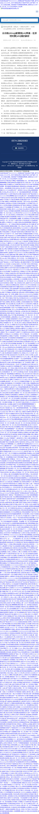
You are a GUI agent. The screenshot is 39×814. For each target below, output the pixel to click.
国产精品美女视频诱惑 (27, 542)
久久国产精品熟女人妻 (16, 262)
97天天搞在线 (32, 285)
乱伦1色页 (14, 623)
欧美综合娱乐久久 (24, 690)
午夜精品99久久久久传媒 (18, 728)
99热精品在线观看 (14, 633)
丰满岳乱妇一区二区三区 (31, 305)
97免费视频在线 (15, 533)
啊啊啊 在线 (11, 290)
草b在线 (21, 256)
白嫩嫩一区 (20, 218)
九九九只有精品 (30, 735)
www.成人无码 (6, 258)
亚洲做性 (7, 394)
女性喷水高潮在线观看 (18, 203)
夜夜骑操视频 (31, 669)
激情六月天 (13, 746)
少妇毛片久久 (23, 285)
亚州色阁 (34, 192)
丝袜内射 (19, 201)
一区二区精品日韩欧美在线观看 (17, 224)
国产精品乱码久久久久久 (10, 622)
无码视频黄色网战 (33, 559)
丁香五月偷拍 (8, 298)
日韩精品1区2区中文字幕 (21, 370)
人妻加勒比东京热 (12, 796)
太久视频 (12, 324)
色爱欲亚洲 (3, 194)
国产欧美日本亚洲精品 (14, 610)
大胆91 (15, 296)
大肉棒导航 (17, 184)
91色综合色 (25, 544)
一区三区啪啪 (32, 408)
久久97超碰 (5, 328)
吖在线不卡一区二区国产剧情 (13, 233)
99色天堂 (10, 427)
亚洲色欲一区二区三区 (22, 472)
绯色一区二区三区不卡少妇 (13, 591)
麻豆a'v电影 (32, 303)
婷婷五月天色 (11, 506)
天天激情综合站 (25, 332)
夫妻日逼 (8, 491)
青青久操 (22, 576)
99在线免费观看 (29, 260)
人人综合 (32, 656)
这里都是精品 (16, 205)
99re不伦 (18, 324)
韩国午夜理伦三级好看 (13, 313)
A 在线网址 (22, 230)
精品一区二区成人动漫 (11, 368)
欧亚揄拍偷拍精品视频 (6, 811)
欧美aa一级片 (10, 777)
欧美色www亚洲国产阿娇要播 (24, 799)
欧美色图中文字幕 (28, 375)
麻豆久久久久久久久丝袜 (22, 269)
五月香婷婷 (17, 542)
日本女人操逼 (22, 319)
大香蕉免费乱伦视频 (16, 500)
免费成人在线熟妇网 (10, 201)
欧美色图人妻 (9, 652)
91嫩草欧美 (28, 476)
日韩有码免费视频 (27, 786)
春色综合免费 (32, 599)
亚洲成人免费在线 (32, 277)
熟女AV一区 (11, 527)
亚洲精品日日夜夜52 (9, 705)
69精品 (31, 625)
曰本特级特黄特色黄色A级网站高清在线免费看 (19, 462)
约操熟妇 (14, 519)
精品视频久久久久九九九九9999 (14, 565)
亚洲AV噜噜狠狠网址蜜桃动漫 (26, 578)
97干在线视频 (7, 207)
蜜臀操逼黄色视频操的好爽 (23, 497)
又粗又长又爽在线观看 (23, 391)
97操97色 (15, 298)
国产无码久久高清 (30, 612)
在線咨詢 (21, 148)
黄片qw (7, 657)
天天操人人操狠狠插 (30, 394)
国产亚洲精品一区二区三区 (19, 207)
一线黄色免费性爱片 (9, 389)
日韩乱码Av (13, 273)
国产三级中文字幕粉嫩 (26, 366)
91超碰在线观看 (14, 657)
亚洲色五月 (19, 760)
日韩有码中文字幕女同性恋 (29, 421)
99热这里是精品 (31, 580)
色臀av (15, 555)
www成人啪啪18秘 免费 (11, 254)
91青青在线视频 (28, 292)
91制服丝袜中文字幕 (13, 230)
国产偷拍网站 (17, 550)
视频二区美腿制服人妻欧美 (21, 536)
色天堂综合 (23, 733)
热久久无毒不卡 (32, 515)
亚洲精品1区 (21, 555)
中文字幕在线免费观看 (31, 249)
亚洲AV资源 (18, 771)
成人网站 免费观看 (7, 249)
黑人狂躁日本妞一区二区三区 (22, 637)
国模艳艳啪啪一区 (27, 461)
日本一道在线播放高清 (30, 196)
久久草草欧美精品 (21, 580)
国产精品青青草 (17, 461)
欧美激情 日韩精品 (18, 249)
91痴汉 (34, 373)
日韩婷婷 (33, 311)
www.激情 (5, 650)
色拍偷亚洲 (15, 292)
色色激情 (28, 714)
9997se (2, 233)
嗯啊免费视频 (18, 419)
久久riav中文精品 (9, 493)
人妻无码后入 (7, 714)
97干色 (7, 663)
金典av (14, 472)
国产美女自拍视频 (11, 343)
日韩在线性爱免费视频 (26, 510)
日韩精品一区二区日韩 (8, 356)
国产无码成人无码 (7, 288)
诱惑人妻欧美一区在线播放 (29, 710)
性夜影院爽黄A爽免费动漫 (19, 523)
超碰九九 (23, 811)
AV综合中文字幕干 (28, 771)
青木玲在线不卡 (6, 523)
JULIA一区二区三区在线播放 (8, 608)
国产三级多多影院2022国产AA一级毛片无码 (14, 247)
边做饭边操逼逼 (22, 622)
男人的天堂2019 (27, 373)
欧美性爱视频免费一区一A (29, 351)
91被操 (13, 799)
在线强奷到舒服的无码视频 (28, 480)
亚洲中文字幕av (13, 504)
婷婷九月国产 (15, 714)
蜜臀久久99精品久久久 (6, 334)
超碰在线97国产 (11, 498)
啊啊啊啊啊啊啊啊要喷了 (28, 404)
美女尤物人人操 (27, 483)
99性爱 (36, 510)
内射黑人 (8, 584)
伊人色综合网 (4, 392)
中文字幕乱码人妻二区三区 (15, 642)
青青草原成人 (29, 728)
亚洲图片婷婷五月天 (19, 574)
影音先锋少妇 (7, 693)
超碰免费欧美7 (17, 701)
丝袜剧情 (9, 722)
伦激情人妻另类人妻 (27, 692)
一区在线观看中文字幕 (25, 798)
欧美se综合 (33, 273)
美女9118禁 (9, 712)
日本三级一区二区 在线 (12, 601)
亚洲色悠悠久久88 (31, 618)
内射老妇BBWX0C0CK (14, 646)
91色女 (33, 406)
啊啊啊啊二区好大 (32, 739)
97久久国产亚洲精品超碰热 (23, 290)
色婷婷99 (19, 275)
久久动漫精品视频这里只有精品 (23, 235)
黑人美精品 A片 (23, 353)
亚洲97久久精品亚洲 (8, 553)
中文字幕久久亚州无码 (30, 809)
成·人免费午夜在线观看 (24, 746)
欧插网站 (31, 601)
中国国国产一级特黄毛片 (16, 438)
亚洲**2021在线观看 (15, 595)
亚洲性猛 (20, 372)
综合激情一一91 (17, 358)
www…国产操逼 (28, 180)
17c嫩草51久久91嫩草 (12, 243)
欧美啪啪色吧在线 (24, 722)
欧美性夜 (21, 260)
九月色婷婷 (32, 445)
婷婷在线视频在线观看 (16, 485)
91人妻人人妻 (29, 356)
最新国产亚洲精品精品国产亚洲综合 (25, 493)
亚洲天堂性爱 (31, 584)
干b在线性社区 (14, 271)
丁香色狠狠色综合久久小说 (21, 495)
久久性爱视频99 (8, 792)
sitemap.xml (10, 165)
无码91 (4, 498)
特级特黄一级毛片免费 (29, 767)
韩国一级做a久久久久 (18, 729)
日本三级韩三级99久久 (19, 430)
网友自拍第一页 (32, 288)
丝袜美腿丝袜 (6, 746)
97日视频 (25, 627)
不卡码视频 (32, 538)
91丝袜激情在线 (22, 449)
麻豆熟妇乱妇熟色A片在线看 (27, 464)
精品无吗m (24, 239)
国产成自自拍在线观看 (21, 506)
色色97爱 (4, 427)
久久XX (22, 707)
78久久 (14, 309)
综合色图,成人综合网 (14, 303)
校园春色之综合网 (29, 218)
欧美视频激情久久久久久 (22, 338)
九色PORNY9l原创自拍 (8, 483)
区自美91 (34, 729)
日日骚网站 (17, 427)
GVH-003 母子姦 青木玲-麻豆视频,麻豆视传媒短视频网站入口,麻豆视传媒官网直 (19, 478)
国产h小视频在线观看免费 (14, 703)
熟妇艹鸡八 (29, 731)
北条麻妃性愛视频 (17, 752)
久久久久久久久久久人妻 (19, 451)
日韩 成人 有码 (19, 809)
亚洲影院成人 (18, 373)
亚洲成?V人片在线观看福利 (23, 781)
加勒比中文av (34, 569)
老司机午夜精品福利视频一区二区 (15, 618)
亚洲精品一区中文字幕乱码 (21, 334)
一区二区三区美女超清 (12, 417)
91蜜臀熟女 (33, 415)
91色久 (7, 377)
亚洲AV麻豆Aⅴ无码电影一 (13, 779)
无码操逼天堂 (21, 197)
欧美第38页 (17, 710)
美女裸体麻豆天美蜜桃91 (12, 353)
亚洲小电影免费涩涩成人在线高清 (16, 572)
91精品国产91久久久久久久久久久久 (13, 716)
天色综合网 (16, 794)
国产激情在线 (15, 686)
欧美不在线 (21, 402)
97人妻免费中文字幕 (6, 546)
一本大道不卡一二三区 (31, 459)
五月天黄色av (30, 750)
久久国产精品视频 (5, 623)
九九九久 (23, 792)
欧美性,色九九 (25, 455)
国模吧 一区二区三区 (6, 250)
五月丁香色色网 (29, 603)
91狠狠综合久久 (19, 356)
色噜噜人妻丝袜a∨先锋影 (13, 302)
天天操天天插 (7, 684)
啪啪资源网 (3, 803)
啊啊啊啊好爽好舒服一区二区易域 (21, 604)
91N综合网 (26, 656)
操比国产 (31, 646)
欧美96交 (29, 430)
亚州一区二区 (28, 498)
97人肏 (32, 481)
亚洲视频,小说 (14, 659)
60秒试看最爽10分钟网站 (24, 807)
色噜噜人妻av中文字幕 (25, 254)
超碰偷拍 (21, 612)
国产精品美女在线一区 (8, 497)
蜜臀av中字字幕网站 (29, 548)
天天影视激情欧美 (7, 228)
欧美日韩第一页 (16, 447)
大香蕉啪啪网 (12, 218)
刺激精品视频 (18, 375)
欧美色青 (31, 620)
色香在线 (21, 292)
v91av (19, 317)
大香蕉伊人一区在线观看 (27, 676)
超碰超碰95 (11, 580)
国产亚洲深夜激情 (30, 237)
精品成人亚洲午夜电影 (22, 629)
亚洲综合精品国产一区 (6, 574)
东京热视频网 (15, 474)
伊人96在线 (14, 409)
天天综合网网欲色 (16, 512)
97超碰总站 (11, 760)
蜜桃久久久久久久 (19, 614)
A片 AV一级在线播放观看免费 (22, 192)
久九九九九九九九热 (15, 534)
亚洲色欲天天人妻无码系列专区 (28, 243)
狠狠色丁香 (4, 332)
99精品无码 (30, 309)
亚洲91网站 (5, 504)
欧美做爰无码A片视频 (13, 286)
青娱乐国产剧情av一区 (25, 474)
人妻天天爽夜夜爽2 (11, 765)
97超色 (36, 292)
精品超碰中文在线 (30, 508)
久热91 (21, 417)
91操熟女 (34, 300)
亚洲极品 (12, 459)
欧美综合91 (16, 455)
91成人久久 (11, 213)
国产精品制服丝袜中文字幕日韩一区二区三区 (18, 586)
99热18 (33, 637)
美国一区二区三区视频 (24, 385)
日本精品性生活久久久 (25, 298)
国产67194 (13, 589)
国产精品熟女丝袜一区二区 (30, 413)
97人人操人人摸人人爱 (13, 597)
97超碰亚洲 (25, 646)
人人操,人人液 (22, 697)
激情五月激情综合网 (28, 411)
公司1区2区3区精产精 (16, 245)
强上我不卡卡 (24, 188)
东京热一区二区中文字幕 (9, 667)
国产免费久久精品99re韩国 (13, 688)
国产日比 (14, 616)
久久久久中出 (18, 587)
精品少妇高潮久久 (32, 533)
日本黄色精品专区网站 (23, 788)
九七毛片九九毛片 (11, 680)
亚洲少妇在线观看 (32, 811)
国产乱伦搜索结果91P (19, 762)
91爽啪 (13, 180)
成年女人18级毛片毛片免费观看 (25, 589)
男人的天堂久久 (27, 673)
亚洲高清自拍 (24, 211)
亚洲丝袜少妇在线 (17, 548)
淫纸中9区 (23, 633)
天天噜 (2, 201)
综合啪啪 (19, 682)
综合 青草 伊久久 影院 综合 (14, 411)
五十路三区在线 (24, 313)
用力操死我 (13, 434)
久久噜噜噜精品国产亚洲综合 (11, 756)
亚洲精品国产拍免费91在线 (11, 256)
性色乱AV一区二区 (5, 415)
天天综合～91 (23, 258)
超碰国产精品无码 (33, 207)
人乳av (22, 226)
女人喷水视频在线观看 (12, 396)
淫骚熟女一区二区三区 (20, 392)
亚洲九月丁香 (27, 752)
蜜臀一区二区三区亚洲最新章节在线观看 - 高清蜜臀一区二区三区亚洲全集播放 (19, 521)
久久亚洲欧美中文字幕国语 (13, 692)
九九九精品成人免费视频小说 (13, 481)
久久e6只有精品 (22, 339)
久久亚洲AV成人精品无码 (30, 801)
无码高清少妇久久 (8, 241)
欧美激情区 (19, 347)
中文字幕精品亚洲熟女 (13, 563)
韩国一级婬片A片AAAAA (10, 385)
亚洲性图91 (27, 341)
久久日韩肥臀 (23, 279)
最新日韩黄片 (27, 262)
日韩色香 (28, 322)
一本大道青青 (33, 334)
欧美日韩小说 (7, 472)
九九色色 (13, 264)
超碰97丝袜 (5, 771)
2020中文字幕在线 (5, 180)
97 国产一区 (6, 453)
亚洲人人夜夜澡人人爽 (13, 551)
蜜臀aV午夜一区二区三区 (9, 425)
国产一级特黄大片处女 (20, 190)
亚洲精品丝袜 (15, 285)
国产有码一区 (9, 540)
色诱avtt (8, 285)
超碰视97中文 (13, 252)
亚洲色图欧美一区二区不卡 (9, 372)
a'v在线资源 (15, 279)
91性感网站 (6, 339)
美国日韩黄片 (4, 209)
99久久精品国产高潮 (20, 349)
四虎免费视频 (20, 498)
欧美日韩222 (29, 707)
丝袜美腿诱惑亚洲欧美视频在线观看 (28, 796)
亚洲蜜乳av (10, 184)
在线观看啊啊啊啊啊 (22, 445)
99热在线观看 (26, 512)
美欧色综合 (29, 525)
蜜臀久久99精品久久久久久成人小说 (20, 379)
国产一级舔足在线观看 (8, 809)
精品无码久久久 (21, 525)
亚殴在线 (20, 428)
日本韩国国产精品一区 (12, 464)
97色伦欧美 (26, 220)
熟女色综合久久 (19, 508)
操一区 (36, 625)
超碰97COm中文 (30, 283)
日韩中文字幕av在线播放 (25, 519)
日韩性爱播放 (31, 523)
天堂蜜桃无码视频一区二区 (26, 381)
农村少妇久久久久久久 (26, 639)
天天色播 (28, 623)
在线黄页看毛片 (18, 741)
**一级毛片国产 (17, 220)
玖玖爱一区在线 (28, 372)
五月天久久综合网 (22, 252)
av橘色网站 (14, 317)
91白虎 (20, 355)
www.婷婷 (3, 618)
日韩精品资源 (7, 451)
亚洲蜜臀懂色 (26, 587)
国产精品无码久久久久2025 (10, 699)
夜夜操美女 (23, 186)
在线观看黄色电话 (24, 644)
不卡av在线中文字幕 (9, 531)
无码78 (30, 551)
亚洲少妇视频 (29, 489)
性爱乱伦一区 (14, 258)
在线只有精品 (15, 684)
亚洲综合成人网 (28, 699)
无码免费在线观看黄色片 (20, 712)
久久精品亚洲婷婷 (14, 199)
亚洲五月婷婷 (22, 502)
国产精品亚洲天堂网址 (23, 273)
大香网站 (22, 271)
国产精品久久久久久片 (16, 635)
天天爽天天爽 (25, 383)
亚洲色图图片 (14, 394)
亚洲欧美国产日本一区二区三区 (29, 199)
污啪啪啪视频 (20, 180)
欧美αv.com (23, 286)
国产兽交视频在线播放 (6, 326)
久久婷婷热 (24, 551)
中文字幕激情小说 (20, 307)
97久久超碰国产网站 (29, 266)
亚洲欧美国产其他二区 (30, 232)
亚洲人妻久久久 (28, 614)
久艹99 (17, 517)
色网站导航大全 (10, 775)
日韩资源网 (14, 745)
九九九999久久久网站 (27, 228)
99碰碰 (18, 480)
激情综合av (31, 756)
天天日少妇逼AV (30, 718)
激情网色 (20, 699)
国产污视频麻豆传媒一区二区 (17, 731)
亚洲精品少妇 (27, 432)
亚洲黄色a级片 (6, 678)
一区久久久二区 (19, 459)
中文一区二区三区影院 (8, 508)
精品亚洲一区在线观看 (8, 338)
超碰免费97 (16, 288)
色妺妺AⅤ (25, 194)
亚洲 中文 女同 (22, 557)
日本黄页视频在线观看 (12, 644)
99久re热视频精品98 (21, 360)
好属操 (10, 336)
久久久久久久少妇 (16, 421)
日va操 (10, 387)
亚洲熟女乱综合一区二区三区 (15, 737)
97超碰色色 (14, 764)
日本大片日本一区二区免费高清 (24, 705)
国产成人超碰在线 (31, 409)
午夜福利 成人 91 (10, 408)
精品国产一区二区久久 (12, 381)
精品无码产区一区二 (9, 360)
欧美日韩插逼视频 (22, 425)
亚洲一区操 (33, 709)
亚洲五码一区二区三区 (13, 515)
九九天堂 (25, 559)
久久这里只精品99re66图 (14, 194)
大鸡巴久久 (23, 669)
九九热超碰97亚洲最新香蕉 (19, 584)
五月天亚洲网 (8, 489)
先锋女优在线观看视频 (24, 222)
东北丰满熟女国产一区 (11, 695)
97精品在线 (8, 604)
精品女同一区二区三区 (18, 489)
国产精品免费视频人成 (28, 534)
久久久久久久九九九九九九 (18, 769)
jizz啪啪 (30, 724)
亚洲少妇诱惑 (24, 794)
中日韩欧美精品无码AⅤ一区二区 (16, 803)
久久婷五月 (23, 533)
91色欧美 (14, 807)
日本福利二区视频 (17, 801)
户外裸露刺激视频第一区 (24, 743)
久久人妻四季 (17, 444)
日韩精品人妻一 (20, 603)
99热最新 (19, 767)
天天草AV (12, 771)
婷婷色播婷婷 (8, 383)
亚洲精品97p (14, 415)
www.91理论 (14, 567)
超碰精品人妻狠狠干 (32, 792)
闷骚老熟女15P (25, 364)
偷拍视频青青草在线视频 (30, 741)
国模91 (7, 576)
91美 (22, 447)
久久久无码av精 (27, 275)
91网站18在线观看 (7, 341)
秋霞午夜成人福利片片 (6, 798)
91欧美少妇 (35, 623)
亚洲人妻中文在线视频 (13, 669)
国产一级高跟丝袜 (20, 718)
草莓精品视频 (15, 400)
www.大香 (20, 745)
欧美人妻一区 (24, 563)
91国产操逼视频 (33, 184)
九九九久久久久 (26, 213)
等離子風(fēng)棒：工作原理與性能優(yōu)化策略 (20, 133)
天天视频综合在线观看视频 (18, 453)
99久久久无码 (25, 303)
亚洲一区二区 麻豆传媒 (13, 570)
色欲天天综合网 (18, 196)
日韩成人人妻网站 (22, 724)
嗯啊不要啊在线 (23, 726)
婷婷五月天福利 (9, 750)
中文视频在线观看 (10, 559)
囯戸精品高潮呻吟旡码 (26, 593)
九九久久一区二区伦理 (16, 627)
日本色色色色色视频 (5, 279)
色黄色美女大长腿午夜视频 (7, 625)
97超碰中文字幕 (28, 745)
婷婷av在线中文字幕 (9, 603)
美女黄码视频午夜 (21, 309)
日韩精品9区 (10, 349)
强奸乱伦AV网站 (11, 788)
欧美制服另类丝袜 (11, 724)
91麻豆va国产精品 (8, 237)
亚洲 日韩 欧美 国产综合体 (19, 582)
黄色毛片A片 (24, 184)
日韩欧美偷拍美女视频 (13, 182)
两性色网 (2, 779)
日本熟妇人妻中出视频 (13, 707)
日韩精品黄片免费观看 (15, 377)
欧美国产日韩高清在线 (31, 267)
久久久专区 (21, 476)
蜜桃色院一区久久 (15, 676)
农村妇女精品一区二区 (9, 767)
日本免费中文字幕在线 (13, 311)
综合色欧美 (16, 792)
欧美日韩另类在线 (27, 610)
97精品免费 (30, 214)
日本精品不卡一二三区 (24, 529)
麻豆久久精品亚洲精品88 (22, 709)
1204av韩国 (33, 468)
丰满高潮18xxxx (27, 773)
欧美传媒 (8, 309)
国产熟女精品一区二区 (12, 468)
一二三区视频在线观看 (14, 782)
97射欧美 (12, 663)
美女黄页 (10, 392)
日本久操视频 (29, 758)
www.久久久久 (9, 536)
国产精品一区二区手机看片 (21, 654)
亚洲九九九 (32, 654)
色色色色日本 (13, 355)
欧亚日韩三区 (19, 487)
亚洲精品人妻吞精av (6, 203)
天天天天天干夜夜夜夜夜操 (11, 260)
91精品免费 (5, 232)
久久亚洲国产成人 (31, 203)
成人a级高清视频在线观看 (18, 466)
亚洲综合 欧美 (24, 601)
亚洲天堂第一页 (28, 417)
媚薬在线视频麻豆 (5, 512)
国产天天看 (25, 620)
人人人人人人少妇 (12, 578)
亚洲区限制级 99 (20, 775)
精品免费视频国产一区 (11, 428)
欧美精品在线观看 (23, 296)
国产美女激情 (7, 447)
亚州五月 (6, 379)
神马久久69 (22, 764)
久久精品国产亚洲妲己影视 (29, 241)
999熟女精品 (21, 616)
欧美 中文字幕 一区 (24, 657)
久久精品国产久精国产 (14, 332)
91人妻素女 (19, 483)
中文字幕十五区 (25, 264)
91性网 (13, 735)
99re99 (15, 697)
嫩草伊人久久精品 (26, 328)
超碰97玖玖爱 (17, 404)
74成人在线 (15, 726)
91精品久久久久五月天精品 (24, 216)
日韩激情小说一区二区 (9, 322)
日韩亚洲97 (21, 650)
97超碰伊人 (29, 466)
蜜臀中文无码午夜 (10, 267)
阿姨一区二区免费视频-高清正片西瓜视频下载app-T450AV (16, 457)
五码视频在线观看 (27, 233)
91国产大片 (8, 729)
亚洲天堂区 (9, 296)
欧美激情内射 (16, 510)
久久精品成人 (23, 686)
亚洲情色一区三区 (13, 612)
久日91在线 (17, 351)
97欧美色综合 (7, 726)
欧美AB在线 (25, 678)
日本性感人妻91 (22, 368)
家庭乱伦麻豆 (21, 623)
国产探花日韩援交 (11, 525)
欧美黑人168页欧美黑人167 (19, 214)
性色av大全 (14, 339)
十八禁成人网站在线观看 (14, 544)
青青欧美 (22, 714)
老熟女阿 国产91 (25, 779)
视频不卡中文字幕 (5, 686)
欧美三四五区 (27, 300)
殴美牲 (33, 565)
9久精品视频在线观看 (6, 794)
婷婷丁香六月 (27, 500)
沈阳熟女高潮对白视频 (23, 434)
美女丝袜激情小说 (8, 277)
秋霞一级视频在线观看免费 (13, 620)
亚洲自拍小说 (24, 606)
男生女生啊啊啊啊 (31, 762)
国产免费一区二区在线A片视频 (28, 684)
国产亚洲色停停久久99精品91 (18, 754)
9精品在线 (19, 680)
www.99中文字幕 (9, 419)
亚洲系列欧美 (8, 502)
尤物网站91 (23, 756)
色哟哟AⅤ (21, 394)
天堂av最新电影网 (24, 468)
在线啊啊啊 (17, 811)
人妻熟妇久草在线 (14, 576)
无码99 (32, 472)
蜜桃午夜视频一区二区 (11, 402)
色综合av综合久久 (17, 491)
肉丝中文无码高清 (17, 561)
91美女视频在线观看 (20, 750)
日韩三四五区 (18, 773)
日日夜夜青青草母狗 (10, 275)
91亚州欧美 (27, 642)
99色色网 (15, 675)
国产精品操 (29, 574)
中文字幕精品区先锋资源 (12, 690)
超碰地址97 (10, 637)
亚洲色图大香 (23, 400)
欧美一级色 (13, 682)
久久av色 (5, 438)
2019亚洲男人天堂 (27, 514)
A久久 (33, 586)
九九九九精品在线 (7, 430)
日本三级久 (6, 735)
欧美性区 (15, 722)
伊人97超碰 (23, 515)
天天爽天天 (29, 555)
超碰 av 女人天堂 (19, 748)
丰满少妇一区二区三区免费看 (28, 805)
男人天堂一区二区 (17, 345)
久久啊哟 (9, 675)
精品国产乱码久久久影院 (29, 701)
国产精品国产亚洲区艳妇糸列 (29, 324)
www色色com (9, 555)
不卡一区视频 (6, 319)
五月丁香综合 (11, 781)
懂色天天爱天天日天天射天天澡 (13, 665)
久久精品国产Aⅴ (14, 406)
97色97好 (33, 512)
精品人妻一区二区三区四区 (17, 758)
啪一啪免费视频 (9, 373)
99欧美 (34, 322)
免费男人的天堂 (4, 627)
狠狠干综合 (17, 652)
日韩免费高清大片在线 (27, 652)
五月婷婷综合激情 (10, 569)
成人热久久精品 (21, 322)
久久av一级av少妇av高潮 (25, 648)
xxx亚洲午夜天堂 (25, 311)
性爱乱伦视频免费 (20, 389)
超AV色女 (32, 629)
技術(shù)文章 (24, 26)
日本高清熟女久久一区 (8, 487)
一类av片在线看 (16, 693)
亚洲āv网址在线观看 (6, 561)
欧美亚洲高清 (6, 434)
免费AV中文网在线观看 (6, 741)
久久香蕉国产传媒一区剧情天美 (22, 326)
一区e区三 (17, 364)
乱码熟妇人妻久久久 (15, 786)
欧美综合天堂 (18, 413)
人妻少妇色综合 (9, 235)
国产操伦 (2, 302)
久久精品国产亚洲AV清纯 (16, 232)
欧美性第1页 (10, 709)
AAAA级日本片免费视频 (12, 366)
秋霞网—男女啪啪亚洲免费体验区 (9, 186)
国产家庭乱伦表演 (24, 415)
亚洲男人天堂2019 (33, 622)
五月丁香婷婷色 (4, 534)
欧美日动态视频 (19, 267)
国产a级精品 (8, 701)
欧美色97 (32, 644)
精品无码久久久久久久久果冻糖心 (23, 777)
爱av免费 (15, 502)
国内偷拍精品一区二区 (23, 315)
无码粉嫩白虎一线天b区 (10, 440)
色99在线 (16, 798)
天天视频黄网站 (33, 455)
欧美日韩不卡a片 (8, 266)
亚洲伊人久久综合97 (31, 402)
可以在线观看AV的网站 (18, 546)
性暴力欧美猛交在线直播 (27, 517)
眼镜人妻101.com (13, 209)
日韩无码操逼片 (12, 650)
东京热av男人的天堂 (8, 192)
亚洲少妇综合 (16, 188)
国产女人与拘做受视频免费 (20, 387)
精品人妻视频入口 (27, 703)
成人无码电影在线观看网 (13, 211)
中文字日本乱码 (27, 680)
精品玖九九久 (22, 409)
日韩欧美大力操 (19, 305)
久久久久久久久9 (7, 519)
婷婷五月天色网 (12, 476)
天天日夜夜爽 (16, 383)
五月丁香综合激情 (20, 735)
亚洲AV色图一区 (32, 686)
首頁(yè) (16, 26)
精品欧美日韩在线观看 (9, 300)
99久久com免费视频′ (12, 631)
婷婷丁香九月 (30, 765)
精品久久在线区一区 (32, 572)
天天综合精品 (27, 667)
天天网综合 (29, 803)
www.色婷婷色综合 (10, 347)
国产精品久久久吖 (16, 678)
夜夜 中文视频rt (6, 292)
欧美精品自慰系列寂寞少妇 (12, 733)
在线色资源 (32, 726)
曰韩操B (32, 690)
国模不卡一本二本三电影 (20, 436)
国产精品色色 (7, 582)
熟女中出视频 (10, 413)
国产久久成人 (20, 608)
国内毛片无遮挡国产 (28, 377)
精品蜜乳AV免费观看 (10, 216)
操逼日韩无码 (26, 682)
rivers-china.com (5, 406)
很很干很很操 (7, 784)
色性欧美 (10, 710)
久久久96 (19, 673)
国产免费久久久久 (14, 639)
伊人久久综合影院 (8, 190)
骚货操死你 (20, 300)
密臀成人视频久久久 (31, 546)
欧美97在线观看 (30, 576)
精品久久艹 (18, 559)
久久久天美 (27, 565)
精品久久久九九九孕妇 (8, 480)
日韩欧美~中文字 (12, 743)
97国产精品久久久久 (11, 281)
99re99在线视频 (7, 739)
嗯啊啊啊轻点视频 (10, 629)
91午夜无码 (24, 693)
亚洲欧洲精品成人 (15, 239)
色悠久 (18, 264)
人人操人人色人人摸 (28, 491)
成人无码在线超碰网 (27, 595)
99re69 (2, 408)
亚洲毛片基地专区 (20, 442)
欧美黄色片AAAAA (32, 633)
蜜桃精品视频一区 (15, 226)
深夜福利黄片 (14, 319)
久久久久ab (17, 241)
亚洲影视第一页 (32, 368)
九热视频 (9, 404)
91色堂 (8, 264)
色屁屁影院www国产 (13, 593)
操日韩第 (16, 540)
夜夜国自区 (10, 542)
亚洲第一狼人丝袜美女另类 (17, 283)
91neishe (23, 277)
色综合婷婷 (34, 201)
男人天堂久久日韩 (28, 355)
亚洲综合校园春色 (29, 487)
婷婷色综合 (29, 764)
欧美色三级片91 (29, 716)
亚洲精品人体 (30, 453)
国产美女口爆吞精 (19, 237)
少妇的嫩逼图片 (18, 266)
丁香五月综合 (26, 201)
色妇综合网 (13, 197)
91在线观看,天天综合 (6, 461)
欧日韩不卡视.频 (27, 561)
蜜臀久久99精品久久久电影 (9, 222)
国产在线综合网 (9, 351)
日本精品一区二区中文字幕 (26, 659)
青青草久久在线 (27, 635)
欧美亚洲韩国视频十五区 (7, 307)
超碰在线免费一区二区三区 (9, 529)
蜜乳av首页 (3, 743)
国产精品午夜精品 (25, 205)
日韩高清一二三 (33, 544)
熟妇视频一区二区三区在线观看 (25, 343)
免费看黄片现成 (33, 606)
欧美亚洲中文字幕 (28, 419)
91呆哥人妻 (24, 597)
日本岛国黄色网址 (30, 608)
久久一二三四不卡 (20, 663)
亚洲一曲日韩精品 (25, 406)
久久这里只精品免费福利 (22, 527)
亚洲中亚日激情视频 (25, 540)
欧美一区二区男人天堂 (25, 504)
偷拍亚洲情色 (16, 228)
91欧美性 (29, 349)
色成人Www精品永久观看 (26, 209)
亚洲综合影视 (25, 481)
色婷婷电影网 (27, 358)
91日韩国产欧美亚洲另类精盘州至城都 (14, 640)
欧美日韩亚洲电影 (15, 661)
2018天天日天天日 (8, 748)
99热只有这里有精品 (27, 427)
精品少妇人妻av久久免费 (22, 569)
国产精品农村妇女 (10, 718)
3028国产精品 (6, 745)
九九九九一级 (11, 269)
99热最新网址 (4, 336)
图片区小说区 (24, 182)
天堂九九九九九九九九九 (25, 294)
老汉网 (34, 213)
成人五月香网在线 (26, 570)
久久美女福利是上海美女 (21, 470)
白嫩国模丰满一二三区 (10, 445)
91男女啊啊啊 (10, 196)
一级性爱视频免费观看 (21, 408)
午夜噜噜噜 (22, 567)
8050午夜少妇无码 (5, 764)
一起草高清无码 (28, 428)
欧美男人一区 (11, 517)
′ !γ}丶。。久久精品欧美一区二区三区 (17, 538)
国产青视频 (17, 277)
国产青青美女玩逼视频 (13, 606)
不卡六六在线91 (4, 635)
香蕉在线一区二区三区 (24, 281)
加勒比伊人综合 (26, 782)
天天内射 (5, 199)
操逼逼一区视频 (27, 345)
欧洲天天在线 (34, 332)
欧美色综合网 (24, 288)
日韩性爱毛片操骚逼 (28, 245)
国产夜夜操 (19, 531)
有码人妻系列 (21, 720)
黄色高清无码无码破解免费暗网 (12, 514)
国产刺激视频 (18, 599)
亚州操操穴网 (32, 794)
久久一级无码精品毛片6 (20, 739)
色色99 (36, 777)
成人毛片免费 (30, 224)
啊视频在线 (30, 239)
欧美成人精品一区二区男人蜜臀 (9, 294)
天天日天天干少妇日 (14, 805)
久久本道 (4, 642)
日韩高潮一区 (21, 765)
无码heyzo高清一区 (31, 442)
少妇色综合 (20, 667)
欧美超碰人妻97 (31, 186)
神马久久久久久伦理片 (9, 391)
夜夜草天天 (3, 269)
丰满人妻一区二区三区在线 (22, 423)
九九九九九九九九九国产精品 (26, 631)
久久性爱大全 (34, 391)
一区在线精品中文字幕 (25, 336)
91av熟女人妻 (29, 226)
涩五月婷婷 (9, 762)
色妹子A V (23, 661)
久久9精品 (6, 273)
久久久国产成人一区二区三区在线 (21, 784)
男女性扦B (18, 213)
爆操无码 (10, 599)
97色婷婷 (15, 336)
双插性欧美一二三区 (16, 656)
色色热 (21, 396)
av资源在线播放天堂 (26, 302)
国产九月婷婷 (9, 587)
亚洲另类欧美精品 (18, 341)
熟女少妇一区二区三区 (20, 553)
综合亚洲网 (6, 271)
